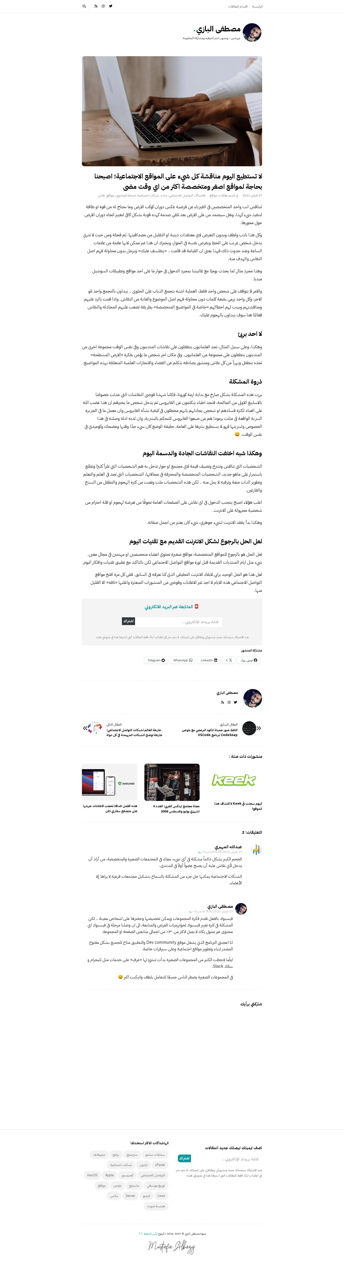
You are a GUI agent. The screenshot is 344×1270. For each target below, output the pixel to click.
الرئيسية (257, 6)
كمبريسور (127, 1175)
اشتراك (128, 621)
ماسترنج (134, 1185)
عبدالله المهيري (228, 847)
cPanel (160, 1165)
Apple (109, 1175)
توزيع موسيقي (156, 1185)
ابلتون (143, 1165)
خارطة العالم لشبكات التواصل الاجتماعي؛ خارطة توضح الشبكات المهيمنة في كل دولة (134, 732)
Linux (161, 1195)
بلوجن (117, 1185)
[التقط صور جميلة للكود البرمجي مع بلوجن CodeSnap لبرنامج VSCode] (249, 728)
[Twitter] (110, 5)
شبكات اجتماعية (148, 195)
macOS (92, 1175)
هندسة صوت (156, 1206)
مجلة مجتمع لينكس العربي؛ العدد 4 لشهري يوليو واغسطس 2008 (176, 809)
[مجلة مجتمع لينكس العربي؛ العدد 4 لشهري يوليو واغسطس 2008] (172, 782)
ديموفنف (99, 1154)
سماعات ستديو (155, 1154)
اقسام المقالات (238, 6)
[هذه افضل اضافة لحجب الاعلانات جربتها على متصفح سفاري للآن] (109, 782)
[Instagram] (103, 5)
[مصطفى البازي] (252, 32)
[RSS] (96, 5)
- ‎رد (200, 851)
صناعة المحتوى (126, 195)
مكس (114, 1195)
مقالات (223, 195)
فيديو (146, 1195)
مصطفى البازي (218, 28)
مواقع (213, 195)
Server (130, 1195)
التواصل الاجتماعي (181, 195)
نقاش (101, 195)
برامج (116, 1154)
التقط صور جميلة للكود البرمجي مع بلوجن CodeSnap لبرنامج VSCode (210, 732)
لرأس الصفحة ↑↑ (147, 1234)
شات (164, 195)
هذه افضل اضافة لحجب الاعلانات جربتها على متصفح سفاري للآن (110, 808)
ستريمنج (132, 1154)
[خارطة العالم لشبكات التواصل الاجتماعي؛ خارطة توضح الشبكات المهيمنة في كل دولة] (95, 728)
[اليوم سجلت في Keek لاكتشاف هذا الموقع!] (234, 781)
